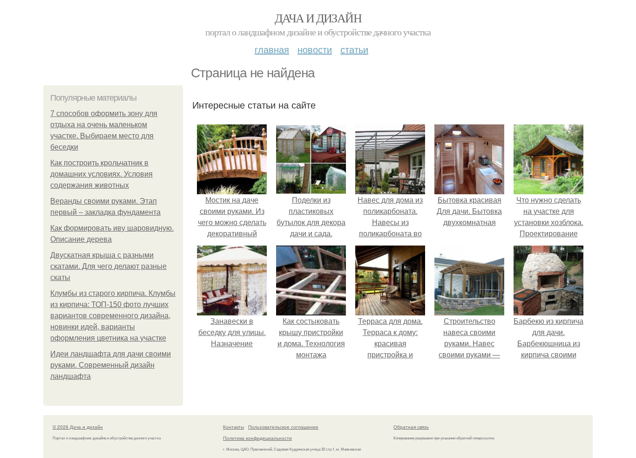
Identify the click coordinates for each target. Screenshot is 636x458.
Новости (315, 49)
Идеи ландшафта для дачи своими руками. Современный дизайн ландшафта (110, 365)
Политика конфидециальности (257, 438)
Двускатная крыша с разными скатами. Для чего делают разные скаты (108, 266)
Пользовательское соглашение (283, 427)
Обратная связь (411, 427)
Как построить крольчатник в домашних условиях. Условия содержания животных (101, 174)
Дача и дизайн (318, 18)
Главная (272, 49)
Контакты (233, 427)
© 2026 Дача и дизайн (78, 427)
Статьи (354, 49)
